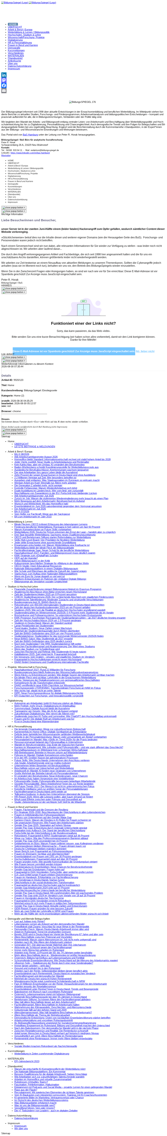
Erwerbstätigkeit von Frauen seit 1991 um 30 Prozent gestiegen (48, 856)
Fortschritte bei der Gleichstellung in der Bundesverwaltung (45, 833)
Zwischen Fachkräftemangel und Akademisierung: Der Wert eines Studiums (54, 646)
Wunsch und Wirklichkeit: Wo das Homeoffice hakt (41, 503)
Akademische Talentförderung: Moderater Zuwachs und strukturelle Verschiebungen (58, 599)
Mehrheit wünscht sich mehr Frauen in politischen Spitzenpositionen (50, 903)
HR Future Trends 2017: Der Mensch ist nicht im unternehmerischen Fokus (54, 786)
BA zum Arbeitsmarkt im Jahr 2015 (33, 516)
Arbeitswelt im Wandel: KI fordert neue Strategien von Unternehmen (50, 770)
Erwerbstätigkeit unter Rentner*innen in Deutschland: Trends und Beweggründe (56, 989)
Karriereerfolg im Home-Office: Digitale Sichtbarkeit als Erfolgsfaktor (50, 731)
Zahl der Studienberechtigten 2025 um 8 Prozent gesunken (45, 594)
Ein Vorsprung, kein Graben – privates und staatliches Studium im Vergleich (54, 657)
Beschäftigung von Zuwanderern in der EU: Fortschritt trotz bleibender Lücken (55, 493)
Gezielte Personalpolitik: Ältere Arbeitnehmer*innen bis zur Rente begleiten (53, 783)
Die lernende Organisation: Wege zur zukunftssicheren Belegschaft (50, 729)
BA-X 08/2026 (21, 454)
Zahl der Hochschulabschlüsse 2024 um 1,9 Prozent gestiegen (47, 620)
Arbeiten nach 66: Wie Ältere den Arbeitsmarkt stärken (43, 942)
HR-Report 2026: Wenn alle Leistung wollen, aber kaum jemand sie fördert (53, 797)
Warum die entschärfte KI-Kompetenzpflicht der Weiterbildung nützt (49, 1069)
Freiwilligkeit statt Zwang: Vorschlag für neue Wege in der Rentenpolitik (51, 926)
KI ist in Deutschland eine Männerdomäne (36, 721)
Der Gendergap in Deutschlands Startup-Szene (39, 880)
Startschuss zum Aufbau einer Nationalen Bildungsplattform (45, 573)
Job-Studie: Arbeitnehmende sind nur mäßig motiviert (42, 763)
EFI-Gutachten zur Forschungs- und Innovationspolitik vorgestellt (48, 695)
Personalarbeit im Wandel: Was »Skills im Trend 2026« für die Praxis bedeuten (55, 739)
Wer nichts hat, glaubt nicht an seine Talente (37, 690)
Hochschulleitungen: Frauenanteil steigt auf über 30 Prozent (45, 859)
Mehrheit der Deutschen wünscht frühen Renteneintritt (43, 978)
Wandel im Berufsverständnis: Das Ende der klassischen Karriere (49, 744)
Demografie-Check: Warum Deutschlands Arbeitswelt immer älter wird (51, 929)
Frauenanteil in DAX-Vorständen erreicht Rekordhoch (42, 900)
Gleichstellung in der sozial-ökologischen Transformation (44, 882)
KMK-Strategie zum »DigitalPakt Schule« (36, 555)
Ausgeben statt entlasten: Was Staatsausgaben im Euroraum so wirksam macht (56, 480)
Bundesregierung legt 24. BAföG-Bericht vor (37, 602)
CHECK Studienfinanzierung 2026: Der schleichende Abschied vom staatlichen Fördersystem (64, 597)
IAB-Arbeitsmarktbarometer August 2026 (36, 457)
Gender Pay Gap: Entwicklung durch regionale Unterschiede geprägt (50, 828)
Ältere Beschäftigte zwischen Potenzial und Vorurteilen (43, 937)
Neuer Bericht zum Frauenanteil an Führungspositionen (43, 851)
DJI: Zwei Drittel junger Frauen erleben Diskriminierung (43, 874)
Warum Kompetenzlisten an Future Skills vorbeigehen (42, 529)
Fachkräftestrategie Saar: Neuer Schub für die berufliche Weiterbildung (51, 550)
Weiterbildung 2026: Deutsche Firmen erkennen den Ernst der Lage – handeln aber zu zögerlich (65, 532)
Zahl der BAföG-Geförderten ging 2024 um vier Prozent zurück (47, 633)
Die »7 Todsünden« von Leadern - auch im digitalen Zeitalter (46, 1110)
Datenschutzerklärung (26, 1118)
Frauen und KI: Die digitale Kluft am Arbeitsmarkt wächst (44, 719)
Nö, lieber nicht (145, 351)
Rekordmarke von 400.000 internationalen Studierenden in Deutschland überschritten (59, 605)
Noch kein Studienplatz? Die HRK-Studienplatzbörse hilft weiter (47, 644)
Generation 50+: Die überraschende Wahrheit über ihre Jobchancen (50, 945)
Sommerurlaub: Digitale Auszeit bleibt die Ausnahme (42, 708)
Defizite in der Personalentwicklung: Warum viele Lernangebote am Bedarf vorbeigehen (60, 737)
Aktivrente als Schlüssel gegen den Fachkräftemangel (43, 947)
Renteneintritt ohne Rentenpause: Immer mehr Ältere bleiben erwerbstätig (53, 1038)
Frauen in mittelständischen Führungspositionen (39, 815)
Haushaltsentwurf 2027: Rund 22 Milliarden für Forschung (44, 669)
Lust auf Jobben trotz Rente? (29, 921)
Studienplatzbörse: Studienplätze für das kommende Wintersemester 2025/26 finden (59, 636)
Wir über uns (21, 1128)
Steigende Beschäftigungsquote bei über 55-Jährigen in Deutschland (50, 997)
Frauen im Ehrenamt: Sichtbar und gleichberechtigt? (41, 854)
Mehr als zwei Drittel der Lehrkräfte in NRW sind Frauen (44, 911)
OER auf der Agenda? (26, 558)
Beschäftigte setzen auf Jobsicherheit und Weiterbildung (44, 768)
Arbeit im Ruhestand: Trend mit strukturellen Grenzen (42, 932)
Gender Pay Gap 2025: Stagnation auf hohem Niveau (42, 825)
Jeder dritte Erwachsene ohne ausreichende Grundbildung (45, 542)
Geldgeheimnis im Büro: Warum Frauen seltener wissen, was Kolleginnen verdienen (58, 843)
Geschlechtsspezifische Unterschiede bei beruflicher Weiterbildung (49, 890)
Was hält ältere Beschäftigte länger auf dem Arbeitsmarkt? (45, 1002)
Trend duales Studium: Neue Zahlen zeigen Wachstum (43, 628)
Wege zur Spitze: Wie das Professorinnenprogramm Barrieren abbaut (51, 838)
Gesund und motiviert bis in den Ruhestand (37, 968)
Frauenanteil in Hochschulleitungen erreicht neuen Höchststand (47, 659)
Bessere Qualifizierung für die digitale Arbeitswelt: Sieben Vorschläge (50, 1074)
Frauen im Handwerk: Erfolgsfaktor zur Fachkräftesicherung (46, 877)
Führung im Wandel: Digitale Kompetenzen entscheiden (43, 755)
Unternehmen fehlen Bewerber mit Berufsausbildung (42, 765)
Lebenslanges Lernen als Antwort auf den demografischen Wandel (49, 924)
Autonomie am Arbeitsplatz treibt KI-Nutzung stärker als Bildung (48, 703)
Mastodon (6, 155)
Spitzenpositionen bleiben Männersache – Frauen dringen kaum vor (50, 846)
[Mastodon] (83, 80)
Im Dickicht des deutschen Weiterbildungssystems (41, 1100)
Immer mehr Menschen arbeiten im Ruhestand (39, 950)
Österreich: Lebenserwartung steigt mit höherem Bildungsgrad (47, 994)
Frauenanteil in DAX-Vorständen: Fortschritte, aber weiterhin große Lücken (53, 872)
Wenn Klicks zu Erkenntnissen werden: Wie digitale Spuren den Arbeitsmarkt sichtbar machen (64, 675)
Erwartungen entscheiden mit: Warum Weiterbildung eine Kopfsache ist (52, 545)
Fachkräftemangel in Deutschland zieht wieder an (40, 791)
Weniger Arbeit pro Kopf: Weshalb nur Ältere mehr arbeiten (45, 483)
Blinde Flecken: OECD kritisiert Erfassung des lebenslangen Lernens (51, 524)
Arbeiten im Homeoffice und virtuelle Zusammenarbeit (42, 1079)
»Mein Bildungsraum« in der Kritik (32, 560)
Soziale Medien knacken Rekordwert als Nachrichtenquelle (45, 1046)
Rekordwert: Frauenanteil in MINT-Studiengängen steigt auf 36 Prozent (51, 835)
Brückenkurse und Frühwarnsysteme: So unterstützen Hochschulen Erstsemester (58, 615)
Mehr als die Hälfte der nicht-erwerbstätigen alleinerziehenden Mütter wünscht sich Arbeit (61, 913)
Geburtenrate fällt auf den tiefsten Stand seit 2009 (40, 1010)
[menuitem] (13, 24)
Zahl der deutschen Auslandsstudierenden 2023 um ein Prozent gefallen (52, 607)
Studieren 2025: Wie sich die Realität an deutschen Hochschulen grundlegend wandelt (59, 610)
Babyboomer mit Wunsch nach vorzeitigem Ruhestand (43, 991)
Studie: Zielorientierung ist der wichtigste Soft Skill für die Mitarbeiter (50, 802)
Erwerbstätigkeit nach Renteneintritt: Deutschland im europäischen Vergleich (54, 973)
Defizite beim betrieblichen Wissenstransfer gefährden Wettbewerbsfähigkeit (54, 734)
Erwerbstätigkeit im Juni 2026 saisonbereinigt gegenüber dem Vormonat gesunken (58, 506)
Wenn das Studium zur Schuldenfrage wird (37, 649)
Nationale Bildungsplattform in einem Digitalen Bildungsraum (46, 568)
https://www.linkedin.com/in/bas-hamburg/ (30, 153)
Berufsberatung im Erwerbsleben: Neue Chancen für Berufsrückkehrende (53, 867)
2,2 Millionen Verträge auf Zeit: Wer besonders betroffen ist (45, 477)
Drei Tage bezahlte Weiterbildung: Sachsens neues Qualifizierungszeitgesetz (55, 534)
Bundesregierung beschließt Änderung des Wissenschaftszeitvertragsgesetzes (56, 672)
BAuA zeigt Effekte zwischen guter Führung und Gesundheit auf (48, 799)
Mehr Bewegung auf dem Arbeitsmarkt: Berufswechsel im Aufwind (49, 501)
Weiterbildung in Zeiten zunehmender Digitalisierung (41, 1053)
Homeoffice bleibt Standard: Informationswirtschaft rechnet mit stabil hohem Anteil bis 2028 (62, 459)
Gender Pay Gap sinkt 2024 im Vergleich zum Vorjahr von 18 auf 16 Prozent (54, 895)
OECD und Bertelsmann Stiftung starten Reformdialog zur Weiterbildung (52, 537)
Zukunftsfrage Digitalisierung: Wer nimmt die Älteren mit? (44, 713)
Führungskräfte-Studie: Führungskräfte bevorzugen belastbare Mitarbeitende (54, 781)
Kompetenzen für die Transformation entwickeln (39, 682)
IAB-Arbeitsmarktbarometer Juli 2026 (34, 496)
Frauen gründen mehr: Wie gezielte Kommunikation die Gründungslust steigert (55, 861)
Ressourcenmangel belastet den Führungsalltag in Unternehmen (48, 742)
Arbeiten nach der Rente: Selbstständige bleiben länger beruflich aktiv (51, 971)
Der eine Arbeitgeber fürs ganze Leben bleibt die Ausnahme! (46, 472)
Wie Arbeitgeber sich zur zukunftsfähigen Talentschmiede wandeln (49, 1076)
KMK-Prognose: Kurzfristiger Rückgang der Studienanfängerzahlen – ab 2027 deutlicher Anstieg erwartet (69, 618)
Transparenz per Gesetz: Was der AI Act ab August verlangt (46, 711)
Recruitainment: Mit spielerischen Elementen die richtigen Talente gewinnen (54, 1092)
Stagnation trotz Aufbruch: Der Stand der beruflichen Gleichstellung (49, 830)
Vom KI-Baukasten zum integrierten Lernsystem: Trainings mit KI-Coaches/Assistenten (60, 1095)
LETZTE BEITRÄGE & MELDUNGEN (34, 446)
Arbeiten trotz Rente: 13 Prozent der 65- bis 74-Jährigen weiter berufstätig (53, 952)
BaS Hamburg (30, 134)
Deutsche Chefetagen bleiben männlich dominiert (40, 848)
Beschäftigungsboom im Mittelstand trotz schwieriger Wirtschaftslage (51, 750)
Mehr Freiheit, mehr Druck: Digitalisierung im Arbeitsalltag (44, 706)
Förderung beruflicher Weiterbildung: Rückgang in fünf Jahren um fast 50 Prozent (57, 527)
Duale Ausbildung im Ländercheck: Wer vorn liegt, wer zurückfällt (48, 490)
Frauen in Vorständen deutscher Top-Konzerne (39, 898)
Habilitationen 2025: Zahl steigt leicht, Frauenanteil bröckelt (45, 654)
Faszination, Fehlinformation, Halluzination (36, 1084)
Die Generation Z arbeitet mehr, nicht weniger (38, 485)
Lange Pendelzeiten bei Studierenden (34, 625)
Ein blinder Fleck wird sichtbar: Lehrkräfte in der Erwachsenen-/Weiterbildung (55, 677)
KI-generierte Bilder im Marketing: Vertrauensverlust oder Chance (49, 1097)
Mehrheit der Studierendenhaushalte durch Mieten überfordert (46, 631)
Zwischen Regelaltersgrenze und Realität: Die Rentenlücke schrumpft (51, 1030)
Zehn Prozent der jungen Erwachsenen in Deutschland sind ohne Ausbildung (54, 475)
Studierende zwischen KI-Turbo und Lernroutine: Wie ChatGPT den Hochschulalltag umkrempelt (65, 716)
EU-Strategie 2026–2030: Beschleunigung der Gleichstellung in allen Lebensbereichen (59, 812)
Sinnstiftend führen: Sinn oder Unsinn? (34, 1108)
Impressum (20, 1126)
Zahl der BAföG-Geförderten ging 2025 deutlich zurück (43, 641)
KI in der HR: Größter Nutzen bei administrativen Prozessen (46, 757)
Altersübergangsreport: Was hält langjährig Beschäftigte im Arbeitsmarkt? (53, 1012)
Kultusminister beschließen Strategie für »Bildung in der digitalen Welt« (51, 563)
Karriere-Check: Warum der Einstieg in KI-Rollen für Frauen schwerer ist (52, 820)
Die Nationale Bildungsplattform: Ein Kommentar (40, 1071)
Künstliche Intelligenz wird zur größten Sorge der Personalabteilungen (51, 789)
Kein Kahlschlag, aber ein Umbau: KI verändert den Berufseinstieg (49, 464)
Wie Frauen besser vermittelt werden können (38, 864)
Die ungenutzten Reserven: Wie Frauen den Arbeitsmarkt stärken (49, 822)
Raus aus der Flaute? (25, 1089)
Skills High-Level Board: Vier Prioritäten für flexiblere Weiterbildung (49, 540)
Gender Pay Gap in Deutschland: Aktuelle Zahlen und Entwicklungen (50, 906)
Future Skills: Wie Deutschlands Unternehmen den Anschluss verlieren (52, 760)
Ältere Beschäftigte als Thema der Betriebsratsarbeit (42, 1015)
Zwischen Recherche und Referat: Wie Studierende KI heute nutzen (50, 651)
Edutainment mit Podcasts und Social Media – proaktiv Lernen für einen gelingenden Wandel (63, 1087)
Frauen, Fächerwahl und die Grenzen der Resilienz (41, 809)
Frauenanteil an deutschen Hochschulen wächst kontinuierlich (47, 885)
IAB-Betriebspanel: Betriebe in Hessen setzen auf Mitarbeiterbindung (50, 752)
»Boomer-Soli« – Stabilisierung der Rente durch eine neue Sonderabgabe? (53, 963)
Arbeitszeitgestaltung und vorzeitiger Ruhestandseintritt (43, 1020)
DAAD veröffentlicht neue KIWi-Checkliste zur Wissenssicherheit (48, 685)
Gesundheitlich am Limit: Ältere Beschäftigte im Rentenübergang (48, 1036)
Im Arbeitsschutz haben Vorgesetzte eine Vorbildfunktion (44, 778)
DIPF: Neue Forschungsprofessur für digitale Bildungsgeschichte (48, 693)
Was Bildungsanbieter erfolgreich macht (35, 1103)
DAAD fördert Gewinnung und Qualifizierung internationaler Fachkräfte (51, 662)
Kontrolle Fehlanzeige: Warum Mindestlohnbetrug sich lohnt (45, 488)
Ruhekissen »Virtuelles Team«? (31, 1082)
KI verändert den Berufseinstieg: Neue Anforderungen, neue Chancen (51, 776)
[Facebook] (83, 85)
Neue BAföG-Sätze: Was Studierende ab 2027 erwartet (43, 638)
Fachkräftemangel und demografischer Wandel (39, 976)
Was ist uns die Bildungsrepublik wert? (34, 1105)
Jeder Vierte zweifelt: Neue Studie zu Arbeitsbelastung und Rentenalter (51, 462)
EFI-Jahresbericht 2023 (26, 1061)
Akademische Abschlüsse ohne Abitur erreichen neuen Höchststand (50, 592)
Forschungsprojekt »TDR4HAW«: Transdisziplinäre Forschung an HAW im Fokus (57, 688)
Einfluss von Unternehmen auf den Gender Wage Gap (43, 817)
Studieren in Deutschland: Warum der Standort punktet (43, 623)
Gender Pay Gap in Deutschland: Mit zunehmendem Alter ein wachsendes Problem (58, 893)
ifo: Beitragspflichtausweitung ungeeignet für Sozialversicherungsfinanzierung (55, 1023)
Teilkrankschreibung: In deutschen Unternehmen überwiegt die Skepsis (52, 794)
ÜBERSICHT (21, 444)
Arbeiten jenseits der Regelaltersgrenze (35, 986)
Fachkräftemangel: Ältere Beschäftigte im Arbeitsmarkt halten (46, 1004)
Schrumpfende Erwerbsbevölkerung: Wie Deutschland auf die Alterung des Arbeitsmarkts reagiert (66, 960)
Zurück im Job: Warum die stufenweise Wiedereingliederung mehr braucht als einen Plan (61, 498)
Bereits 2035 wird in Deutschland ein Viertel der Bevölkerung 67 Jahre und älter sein (58, 934)
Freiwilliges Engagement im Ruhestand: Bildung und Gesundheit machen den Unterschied (62, 1025)
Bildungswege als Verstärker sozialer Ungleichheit (40, 581)
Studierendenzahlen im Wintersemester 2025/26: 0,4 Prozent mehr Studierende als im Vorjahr (64, 612)
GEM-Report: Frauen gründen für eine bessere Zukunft (43, 908)
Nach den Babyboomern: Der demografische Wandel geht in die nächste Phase (56, 1028)
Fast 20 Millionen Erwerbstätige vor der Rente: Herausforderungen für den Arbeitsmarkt (60, 984)
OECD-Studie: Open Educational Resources (38, 566)
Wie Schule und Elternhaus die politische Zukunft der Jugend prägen (50, 571)
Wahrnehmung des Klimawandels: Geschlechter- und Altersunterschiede (52, 1007)
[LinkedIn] (83, 75)
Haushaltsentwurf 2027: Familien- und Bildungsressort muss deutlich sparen (54, 553)
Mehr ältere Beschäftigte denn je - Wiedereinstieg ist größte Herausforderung (55, 955)
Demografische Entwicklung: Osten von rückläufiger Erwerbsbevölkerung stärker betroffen (62, 1017)
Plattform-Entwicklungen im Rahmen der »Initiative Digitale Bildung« (50, 579)
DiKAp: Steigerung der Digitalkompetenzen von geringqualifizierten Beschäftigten (57, 680)
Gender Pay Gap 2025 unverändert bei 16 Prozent (41, 841)
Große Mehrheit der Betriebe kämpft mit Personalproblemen (46, 773)
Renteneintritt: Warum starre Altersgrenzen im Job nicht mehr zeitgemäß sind (55, 939)
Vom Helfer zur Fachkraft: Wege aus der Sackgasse (42, 514)
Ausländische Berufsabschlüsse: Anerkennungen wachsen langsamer (51, 470)
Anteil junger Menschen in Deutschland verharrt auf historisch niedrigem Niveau (56, 1033)
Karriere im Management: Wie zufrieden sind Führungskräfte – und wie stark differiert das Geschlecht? (68, 747)
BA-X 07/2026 (21, 511)
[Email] (83, 90)
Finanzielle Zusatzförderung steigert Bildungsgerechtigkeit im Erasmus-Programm (57, 589)
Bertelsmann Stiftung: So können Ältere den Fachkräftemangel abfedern (52, 999)
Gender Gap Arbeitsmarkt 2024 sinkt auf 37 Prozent (41, 887)
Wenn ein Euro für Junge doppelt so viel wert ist (39, 576)
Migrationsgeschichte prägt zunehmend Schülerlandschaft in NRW (49, 981)
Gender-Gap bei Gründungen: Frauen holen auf (39, 869)
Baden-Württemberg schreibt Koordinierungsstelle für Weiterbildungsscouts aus (56, 467)
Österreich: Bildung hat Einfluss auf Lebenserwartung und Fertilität (49, 958)
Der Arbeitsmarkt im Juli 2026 (30, 509)
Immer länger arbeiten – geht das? (32, 965)
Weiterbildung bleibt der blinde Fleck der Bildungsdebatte (44, 547)
